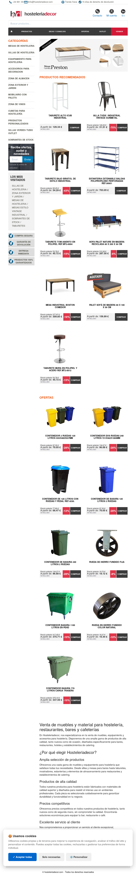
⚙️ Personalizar (78, 857)
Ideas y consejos (57, 31)
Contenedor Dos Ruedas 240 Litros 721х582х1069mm (107, 437)
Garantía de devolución (24, 243)
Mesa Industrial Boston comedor (60, 306)
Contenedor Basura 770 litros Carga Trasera (60, 689)
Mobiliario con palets (17, 96)
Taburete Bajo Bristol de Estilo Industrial (60, 179)
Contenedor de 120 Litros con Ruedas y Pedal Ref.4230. (60, 500)
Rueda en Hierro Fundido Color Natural (107, 626)
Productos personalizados (18, 122)
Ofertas (85, 31)
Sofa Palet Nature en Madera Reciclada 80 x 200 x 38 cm (106, 243)
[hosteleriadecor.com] (34, 11)
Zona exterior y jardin (18, 86)
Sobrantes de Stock (21, 139)
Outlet (102, 31)
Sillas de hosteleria (21, 52)
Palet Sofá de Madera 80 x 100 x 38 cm (107, 306)
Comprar (74, 127)
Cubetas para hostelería (16, 112)
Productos (26, 31)
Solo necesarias (51, 857)
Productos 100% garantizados (23, 261)
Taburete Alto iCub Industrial (60, 116)
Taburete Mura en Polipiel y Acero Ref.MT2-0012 (60, 369)
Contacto (97, 15)
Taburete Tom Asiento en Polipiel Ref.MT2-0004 (60, 243)
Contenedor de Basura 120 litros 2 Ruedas (107, 500)
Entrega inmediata (23, 252)
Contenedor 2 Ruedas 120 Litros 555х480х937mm (60, 437)
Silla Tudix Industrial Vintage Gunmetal (106, 116)
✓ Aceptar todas (22, 857)
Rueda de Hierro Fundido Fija (106, 562)
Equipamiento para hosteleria (19, 60)
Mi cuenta (111, 15)
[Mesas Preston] (83, 55)
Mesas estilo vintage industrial (20, 211)
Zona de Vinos (16, 104)
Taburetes (18, 225)
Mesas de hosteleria (21, 45)
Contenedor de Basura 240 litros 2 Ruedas (60, 563)
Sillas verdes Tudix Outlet (20, 131)
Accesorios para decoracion (18, 70)
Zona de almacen (18, 78)
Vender (119, 31)
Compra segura (24, 235)
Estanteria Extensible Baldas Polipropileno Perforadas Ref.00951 (107, 180)
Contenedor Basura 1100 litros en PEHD (60, 626)
